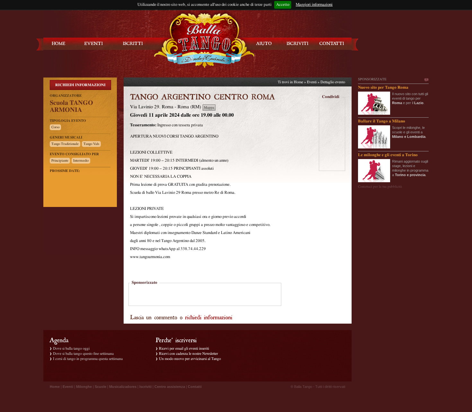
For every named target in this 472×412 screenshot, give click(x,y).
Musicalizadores (122, 387)
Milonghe (84, 387)
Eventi (312, 82)
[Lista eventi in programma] (93, 43)
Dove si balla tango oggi (71, 348)
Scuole (100, 387)
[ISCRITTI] (133, 43)
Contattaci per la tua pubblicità (380, 186)
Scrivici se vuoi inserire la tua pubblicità (426, 80)
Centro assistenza (169, 387)
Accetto (282, 5)
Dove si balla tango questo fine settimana (83, 353)
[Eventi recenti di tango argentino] (58, 43)
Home (298, 82)
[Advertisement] (205, 295)
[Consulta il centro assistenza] (264, 43)
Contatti (195, 387)
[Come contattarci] (332, 43)
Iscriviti (145, 387)
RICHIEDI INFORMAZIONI (80, 85)
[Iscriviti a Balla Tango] (298, 43)
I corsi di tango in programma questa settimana (88, 359)
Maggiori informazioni (314, 5)
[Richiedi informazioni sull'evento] (208, 317)
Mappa (209, 107)
